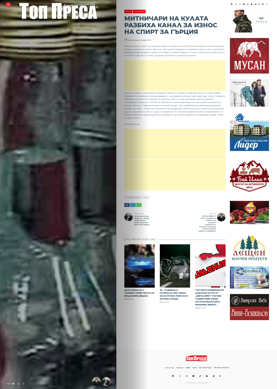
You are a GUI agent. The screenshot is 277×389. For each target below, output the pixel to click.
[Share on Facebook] (127, 205)
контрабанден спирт (133, 197)
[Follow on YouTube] (244, 4)
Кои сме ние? (169, 368)
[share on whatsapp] (23, 384)
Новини (194, 368)
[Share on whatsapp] (139, 205)
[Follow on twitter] (236, 4)
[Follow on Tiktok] (248, 4)
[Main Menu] (8, 4)
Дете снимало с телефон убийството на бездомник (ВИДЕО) (139, 293)
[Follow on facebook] (231, 4)
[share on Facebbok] (13, 384)
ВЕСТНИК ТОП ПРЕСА (221, 368)
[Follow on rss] (259, 4)
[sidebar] (267, 4)
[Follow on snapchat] (251, 4)
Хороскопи (179, 368)
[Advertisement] (175, 75)
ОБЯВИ (187, 368)
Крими (128, 11)
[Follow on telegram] (255, 4)
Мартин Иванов (133, 40)
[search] (263, 4)
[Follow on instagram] (240, 4)
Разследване (139, 11)
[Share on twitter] (133, 205)
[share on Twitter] (18, 384)
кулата (146, 197)
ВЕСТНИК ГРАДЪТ (205, 368)
